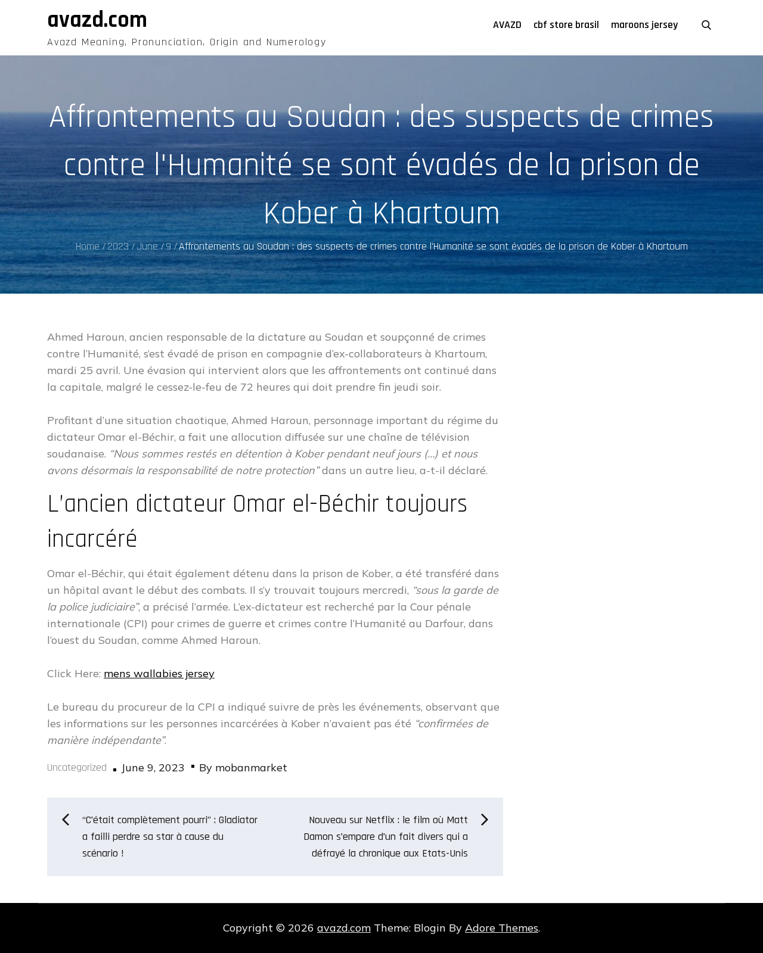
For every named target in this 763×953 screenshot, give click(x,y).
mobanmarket (251, 767)
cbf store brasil (566, 25)
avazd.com (97, 20)
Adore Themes (501, 928)
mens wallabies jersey (159, 673)
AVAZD (507, 25)
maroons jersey (644, 25)
